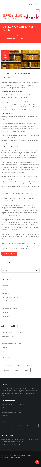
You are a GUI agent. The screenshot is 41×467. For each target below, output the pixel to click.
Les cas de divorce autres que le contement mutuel (17, 340)
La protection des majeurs (9, 297)
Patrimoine (7, 365)
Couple (16, 370)
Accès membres (32, 4)
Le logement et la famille (9, 309)
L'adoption (4, 286)
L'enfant (3, 289)
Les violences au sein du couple (15, 38)
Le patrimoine (5, 316)
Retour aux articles (9, 253)
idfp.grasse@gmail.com (13, 444)
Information (23, 35)
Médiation (19, 365)
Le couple (22, 37)
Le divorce (4, 305)
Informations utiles (11, 37)
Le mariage (4, 312)
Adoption (26, 370)
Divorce (6, 370)
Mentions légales (15, 457)
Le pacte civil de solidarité (9, 336)
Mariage (29, 365)
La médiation (5, 293)
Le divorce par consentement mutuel (12, 332)
